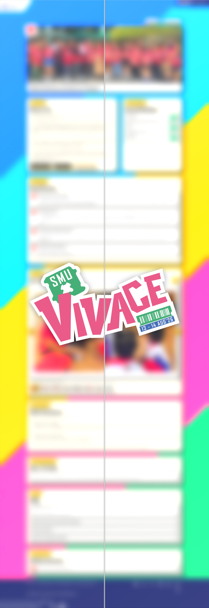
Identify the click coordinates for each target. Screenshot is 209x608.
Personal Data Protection (85, 583)
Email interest (62, 166)
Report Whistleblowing (64, 583)
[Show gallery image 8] (109, 388)
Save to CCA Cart (40, 166)
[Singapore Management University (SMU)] (14, 6)
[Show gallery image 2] (45, 388)
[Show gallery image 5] (77, 388)
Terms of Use (31, 583)
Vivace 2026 (183, 3)
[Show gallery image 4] (66, 388)
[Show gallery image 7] (98, 388)
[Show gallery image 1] (34, 388)
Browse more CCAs (85, 166)
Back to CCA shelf (173, 21)
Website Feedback (45, 583)
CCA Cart (152, 21)
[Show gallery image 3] (56, 388)
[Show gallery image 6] (88, 388)
